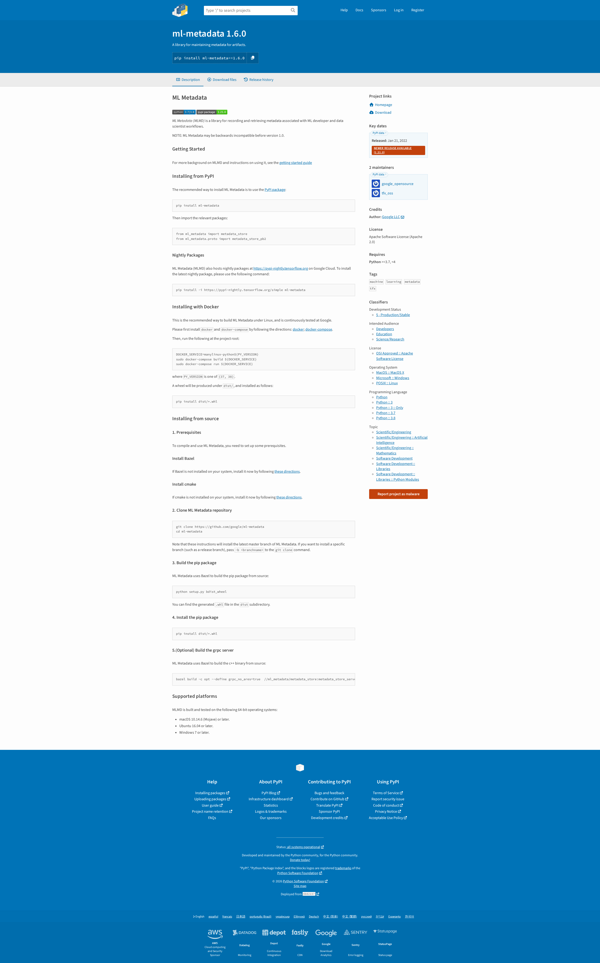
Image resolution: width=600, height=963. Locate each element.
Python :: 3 (384, 402)
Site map (300, 886)
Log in (399, 10)
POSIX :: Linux (387, 383)
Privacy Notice (386, 811)
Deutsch (314, 917)
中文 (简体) (330, 917)
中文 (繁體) (349, 917)
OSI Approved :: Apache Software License (394, 356)
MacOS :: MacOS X (390, 372)
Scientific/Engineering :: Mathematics (395, 450)
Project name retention (210, 811)
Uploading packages (210, 799)
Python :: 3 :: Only (389, 407)
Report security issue (387, 799)
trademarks (343, 868)
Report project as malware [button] (399, 494)
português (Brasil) (260, 917)
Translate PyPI (327, 805)
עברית (380, 917)
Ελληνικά (299, 917)
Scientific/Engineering (393, 432)
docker (298, 329)
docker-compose (318, 329)
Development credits (327, 817)
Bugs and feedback (329, 793)
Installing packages (210, 793)
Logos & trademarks (271, 811)
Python (381, 397)
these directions (287, 471)
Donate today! (300, 859)
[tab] (187, 79)
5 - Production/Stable (393, 314)
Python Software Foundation (297, 873)
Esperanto (394, 917)
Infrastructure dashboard (269, 799)
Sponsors (378, 10)
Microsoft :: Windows (392, 378)
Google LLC (391, 216)
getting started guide (295, 162)
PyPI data (378, 133)
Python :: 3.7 (385, 412)
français (227, 917)
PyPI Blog (269, 793)
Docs (359, 10)
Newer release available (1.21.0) (393, 150)
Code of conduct (386, 805)
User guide (210, 805)
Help (344, 10)
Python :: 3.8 (385, 418)
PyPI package (275, 189)
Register (417, 10)
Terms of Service (386, 793)
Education (384, 334)
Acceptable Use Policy (386, 817)
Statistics (271, 805)
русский (366, 917)
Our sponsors (270, 817)
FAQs (212, 817)
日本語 (240, 917)
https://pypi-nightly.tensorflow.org (280, 268)
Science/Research (390, 339)
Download (383, 112)
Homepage (383, 104)
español (213, 917)
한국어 (409, 917)
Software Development (394, 458)
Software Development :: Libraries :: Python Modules (397, 477)
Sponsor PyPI (329, 811)
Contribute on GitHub (327, 799)
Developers (385, 329)
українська (282, 917)
